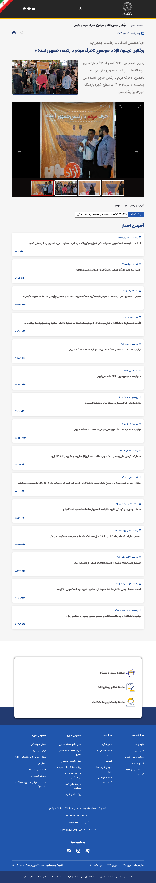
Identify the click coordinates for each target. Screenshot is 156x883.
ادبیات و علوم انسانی (134, 757)
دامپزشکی (107, 744)
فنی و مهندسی (137, 764)
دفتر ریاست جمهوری (71, 761)
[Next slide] (136, 151)
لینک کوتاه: (136, 214)
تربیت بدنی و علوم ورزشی (135, 772)
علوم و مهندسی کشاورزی (104, 780)
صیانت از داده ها (37, 770)
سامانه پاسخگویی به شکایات (108, 701)
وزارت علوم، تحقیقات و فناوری (69, 753)
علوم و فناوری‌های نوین (103, 769)
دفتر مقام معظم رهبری (70, 744)
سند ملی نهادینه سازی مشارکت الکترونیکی (30, 785)
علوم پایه (139, 744)
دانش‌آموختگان (38, 744)
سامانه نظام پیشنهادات (111, 687)
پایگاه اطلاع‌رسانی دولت (69, 767)
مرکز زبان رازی (39, 751)
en (33, 8)
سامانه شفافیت (38, 776)
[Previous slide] (20, 151)
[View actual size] (120, 106)
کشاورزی (139, 751)
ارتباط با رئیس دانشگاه (112, 672)
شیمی (109, 761)
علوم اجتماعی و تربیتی (104, 753)
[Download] (130, 106)
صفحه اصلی (137, 25)
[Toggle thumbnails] (111, 106)
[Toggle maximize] (139, 106)
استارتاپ (41, 764)
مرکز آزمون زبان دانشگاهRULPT (30, 757)
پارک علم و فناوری (72, 795)
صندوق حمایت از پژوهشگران (72, 776)
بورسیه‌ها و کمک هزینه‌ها (73, 786)
